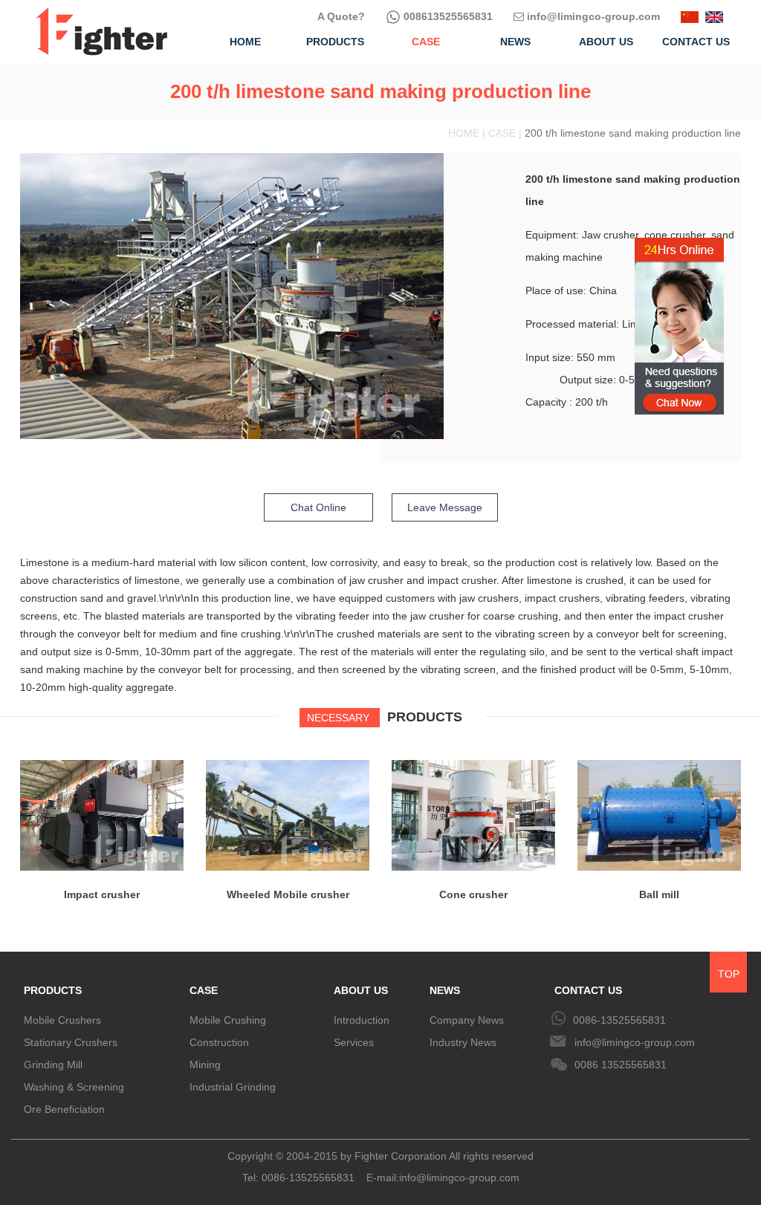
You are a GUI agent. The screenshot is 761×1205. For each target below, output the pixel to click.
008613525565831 (447, 16)
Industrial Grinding (233, 1087)
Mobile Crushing (228, 1020)
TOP (728, 974)
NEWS (445, 990)
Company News (467, 1020)
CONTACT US (588, 990)
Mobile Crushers (62, 1020)
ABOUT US (361, 990)
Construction (219, 1042)
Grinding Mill (53, 1065)
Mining (205, 1065)
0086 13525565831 (620, 1065)
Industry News (463, 1042)
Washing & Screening (74, 1087)
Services (354, 1042)
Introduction (361, 1020)
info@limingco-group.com (592, 16)
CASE (204, 990)
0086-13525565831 (619, 1020)
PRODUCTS (53, 990)
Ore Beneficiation (64, 1109)
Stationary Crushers (70, 1042)
